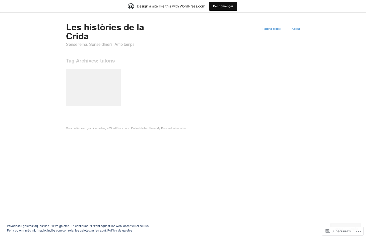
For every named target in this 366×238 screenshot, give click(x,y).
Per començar (223, 6)
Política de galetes (119, 230)
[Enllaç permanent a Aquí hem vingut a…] (93, 87)
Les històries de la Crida (105, 31)
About (296, 28)
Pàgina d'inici (271, 28)
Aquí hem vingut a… (103, 100)
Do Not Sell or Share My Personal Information (158, 128)
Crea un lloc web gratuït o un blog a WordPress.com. (98, 128)
